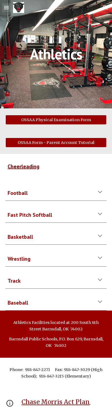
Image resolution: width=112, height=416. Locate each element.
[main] (56, 54)
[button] (6, 7)
